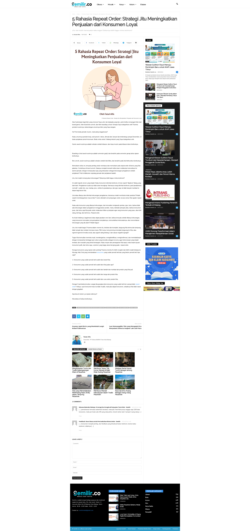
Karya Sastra (149, 506)
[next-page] (141, 349)
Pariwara (175, 529)
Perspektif (148, 512)
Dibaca (99, 4)
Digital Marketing (124, 307)
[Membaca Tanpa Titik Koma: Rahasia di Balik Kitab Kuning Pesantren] (103, 359)
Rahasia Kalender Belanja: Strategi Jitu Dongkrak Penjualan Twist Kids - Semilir (104, 407)
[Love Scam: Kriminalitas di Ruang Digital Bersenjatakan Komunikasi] (113, 517)
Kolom (131, 4)
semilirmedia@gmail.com (86, 510)
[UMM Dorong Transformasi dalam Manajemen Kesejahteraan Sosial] (161, 221)
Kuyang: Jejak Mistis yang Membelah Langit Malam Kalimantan (88, 327)
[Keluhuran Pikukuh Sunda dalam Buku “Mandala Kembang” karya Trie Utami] (150, 96)
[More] (136, 43)
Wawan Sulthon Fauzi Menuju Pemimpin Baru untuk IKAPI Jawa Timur (159, 67)
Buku (146, 497)
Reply (80, 416)
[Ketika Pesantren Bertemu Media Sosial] (113, 507)
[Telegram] (88, 316)
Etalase (143, 4)
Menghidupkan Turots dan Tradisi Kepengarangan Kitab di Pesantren (81, 370)
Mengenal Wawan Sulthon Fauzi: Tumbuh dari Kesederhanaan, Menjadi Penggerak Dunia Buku (167, 85)
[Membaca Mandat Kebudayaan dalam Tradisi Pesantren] (103, 382)
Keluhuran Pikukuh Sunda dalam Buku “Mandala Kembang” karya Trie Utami (167, 95)
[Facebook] (74, 316)
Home (73, 14)
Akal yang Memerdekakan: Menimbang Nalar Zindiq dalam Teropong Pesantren (81, 393)
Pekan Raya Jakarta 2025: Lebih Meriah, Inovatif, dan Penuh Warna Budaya (160, 174)
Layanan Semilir (121, 529)
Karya (121, 4)
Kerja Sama (156, 529)
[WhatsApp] (83, 316)
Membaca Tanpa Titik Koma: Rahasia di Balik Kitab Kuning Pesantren (102, 370)
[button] (177, 4)
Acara (147, 61)
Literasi (147, 494)
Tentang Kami (166, 529)
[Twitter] (79, 316)
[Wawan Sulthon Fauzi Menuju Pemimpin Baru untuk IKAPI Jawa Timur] (161, 52)
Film (146, 503)
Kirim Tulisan (132, 529)
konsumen (100, 252)
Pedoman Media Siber (144, 529)
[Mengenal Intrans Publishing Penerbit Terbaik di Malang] (161, 192)
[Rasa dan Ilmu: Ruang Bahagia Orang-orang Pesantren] (125, 382)
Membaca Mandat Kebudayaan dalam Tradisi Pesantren (103, 392)
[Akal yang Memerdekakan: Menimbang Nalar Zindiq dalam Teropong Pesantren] (82, 382)
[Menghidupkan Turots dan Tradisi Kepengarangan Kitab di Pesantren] (82, 359)
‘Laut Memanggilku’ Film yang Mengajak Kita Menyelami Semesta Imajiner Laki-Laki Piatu (125, 327)
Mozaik (110, 4)
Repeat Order (133, 307)
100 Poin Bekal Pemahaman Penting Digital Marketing (90, 307)
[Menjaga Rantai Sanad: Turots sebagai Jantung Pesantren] (125, 359)
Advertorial (148, 169)
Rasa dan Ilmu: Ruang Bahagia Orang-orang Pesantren (123, 392)
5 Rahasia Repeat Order (111, 307)
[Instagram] (84, 342)
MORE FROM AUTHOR (95, 349)
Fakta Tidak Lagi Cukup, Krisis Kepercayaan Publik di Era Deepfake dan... (129, 497)
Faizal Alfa (77, 34)
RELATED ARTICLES (79, 349)
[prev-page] (138, 349)
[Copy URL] (92, 316)
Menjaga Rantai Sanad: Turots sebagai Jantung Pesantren (123, 370)
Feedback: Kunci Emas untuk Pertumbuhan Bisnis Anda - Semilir (99, 421)
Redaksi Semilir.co (150, 72)
